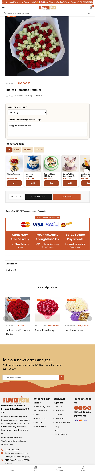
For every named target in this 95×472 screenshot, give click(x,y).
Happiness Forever (74, 330)
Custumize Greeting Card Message (24, 119)
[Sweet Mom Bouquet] (47, 309)
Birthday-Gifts (40, 410)
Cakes (37, 414)
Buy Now (67, 197)
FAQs (56, 430)
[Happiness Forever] (77, 309)
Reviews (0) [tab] (10, 270)
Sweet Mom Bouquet (46, 330)
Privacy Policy (60, 434)
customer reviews (23, 96)
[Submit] (61, 377)
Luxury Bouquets (39, 211)
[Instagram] (80, 408)
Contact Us (58, 410)
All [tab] (8, 150)
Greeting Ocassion (17, 107)
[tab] (16, 149)
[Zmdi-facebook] (76, 408)
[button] (47, 217)
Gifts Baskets (40, 426)
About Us (57, 406)
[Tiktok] (85, 408)
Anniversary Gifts (42, 406)
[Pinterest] (89, 408)
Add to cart (39, 197)
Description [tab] (11, 263)
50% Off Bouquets (23, 211)
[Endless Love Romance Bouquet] (17, 309)
